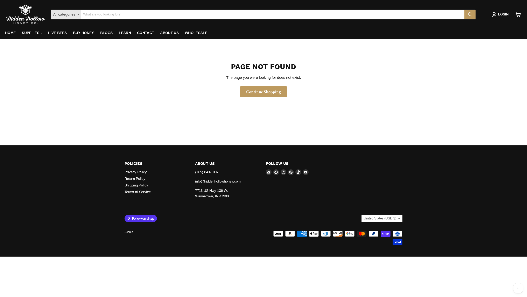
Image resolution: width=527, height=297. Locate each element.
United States (380, 218)
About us (169, 33)
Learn (125, 33)
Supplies (31, 33)
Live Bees (57, 33)
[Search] (470, 14)
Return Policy (135, 179)
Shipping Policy (136, 185)
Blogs (106, 33)
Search (129, 231)
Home (10, 33)
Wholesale (196, 33)
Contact (145, 33)
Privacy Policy (136, 172)
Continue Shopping (263, 91)
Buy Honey (83, 33)
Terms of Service (138, 192)
